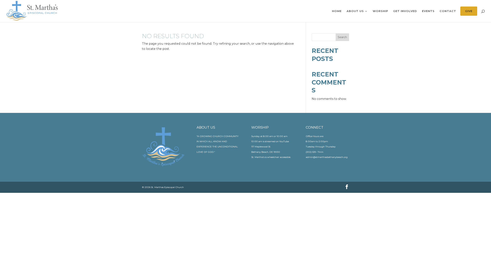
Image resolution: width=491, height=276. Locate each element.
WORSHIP (380, 11)
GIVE (468, 11)
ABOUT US (355, 11)
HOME (337, 11)
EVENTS (428, 11)
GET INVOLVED (405, 11)
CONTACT (448, 11)
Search (342, 37)
